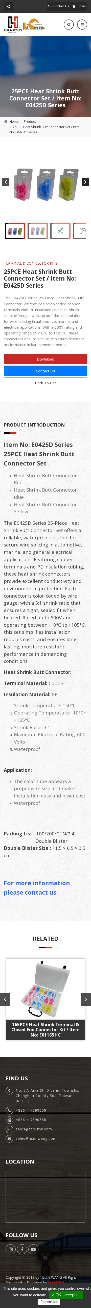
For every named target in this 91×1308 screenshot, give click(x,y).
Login (81, 6)
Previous (5, 182)
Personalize (49, 1302)
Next (85, 182)
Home (14, 121)
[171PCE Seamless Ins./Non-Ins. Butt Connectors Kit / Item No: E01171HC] (45, 989)
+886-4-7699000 (31, 1110)
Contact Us (61, 6)
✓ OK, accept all (66, 1295)
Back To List (45, 382)
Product (30, 121)
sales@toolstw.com (34, 1129)
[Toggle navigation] (82, 24)
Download (45, 359)
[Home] (24, 24)
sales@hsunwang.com (36, 1138)
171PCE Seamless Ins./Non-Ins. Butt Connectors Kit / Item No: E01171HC (45, 1030)
